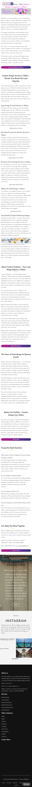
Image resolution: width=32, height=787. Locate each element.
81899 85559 (8, 545)
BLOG (3, 782)
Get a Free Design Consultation (16, 67)
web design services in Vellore (16, 493)
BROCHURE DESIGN (6, 702)
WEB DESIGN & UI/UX (6, 705)
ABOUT (16, 604)
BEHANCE (15, 782)
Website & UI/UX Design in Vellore (13, 189)
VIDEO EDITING (5, 710)
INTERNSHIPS (4, 731)
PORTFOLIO (4, 729)
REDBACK (26, 779)
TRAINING (3, 726)
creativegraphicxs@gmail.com (22, 545)
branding (16, 24)
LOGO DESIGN (5, 700)
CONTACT (3, 736)
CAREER (3, 734)
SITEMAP (16, 785)
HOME (3, 716)
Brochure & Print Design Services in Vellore (15, 162)
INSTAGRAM (21, 782)
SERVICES (4, 724)
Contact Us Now (16, 550)
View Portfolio (16, 439)
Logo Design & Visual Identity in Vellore (14, 105)
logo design (10, 24)
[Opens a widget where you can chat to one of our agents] (26, 784)
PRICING (3, 721)
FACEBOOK (9, 782)
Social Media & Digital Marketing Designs (15, 215)
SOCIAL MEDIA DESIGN (7, 707)
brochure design (22, 24)
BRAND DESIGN (5, 697)
